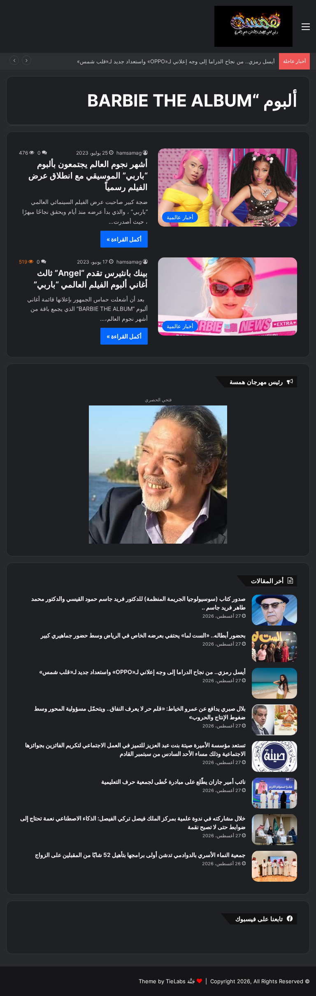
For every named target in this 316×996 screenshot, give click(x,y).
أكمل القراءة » (124, 239)
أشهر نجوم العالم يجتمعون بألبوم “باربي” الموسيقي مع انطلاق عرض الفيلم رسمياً (88, 175)
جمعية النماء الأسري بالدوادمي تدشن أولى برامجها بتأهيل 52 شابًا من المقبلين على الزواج (140, 854)
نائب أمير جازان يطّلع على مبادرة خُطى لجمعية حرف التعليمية (173, 781)
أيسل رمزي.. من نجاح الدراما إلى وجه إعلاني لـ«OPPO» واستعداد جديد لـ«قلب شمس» (177, 61)
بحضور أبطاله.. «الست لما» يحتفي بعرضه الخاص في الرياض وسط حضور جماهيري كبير (143, 635)
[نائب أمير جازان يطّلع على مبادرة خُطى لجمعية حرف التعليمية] (274, 793)
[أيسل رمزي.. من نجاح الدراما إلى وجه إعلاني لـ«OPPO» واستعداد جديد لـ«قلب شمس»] (274, 683)
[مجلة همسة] (253, 26)
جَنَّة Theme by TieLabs (167, 981)
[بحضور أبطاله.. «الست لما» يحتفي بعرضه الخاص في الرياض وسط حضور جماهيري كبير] (274, 646)
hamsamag (129, 153)
